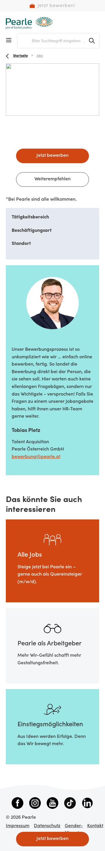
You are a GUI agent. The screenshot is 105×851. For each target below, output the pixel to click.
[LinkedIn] (87, 804)
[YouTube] (52, 804)
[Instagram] (35, 804)
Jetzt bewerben (52, 155)
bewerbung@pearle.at (36, 457)
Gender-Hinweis (74, 829)
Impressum (17, 826)
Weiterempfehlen (52, 179)
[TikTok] (70, 804)
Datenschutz (47, 826)
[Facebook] (17, 804)
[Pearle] (29, 23)
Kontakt (95, 826)
